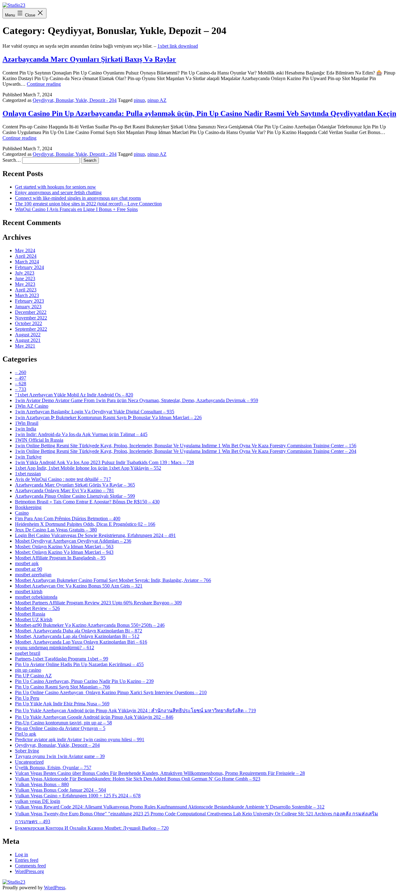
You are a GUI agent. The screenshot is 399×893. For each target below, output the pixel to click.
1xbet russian (28, 473)
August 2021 (28, 340)
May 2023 (25, 284)
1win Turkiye (28, 456)
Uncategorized (29, 762)
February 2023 (29, 301)
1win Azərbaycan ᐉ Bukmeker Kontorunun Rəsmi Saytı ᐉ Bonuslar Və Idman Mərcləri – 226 (108, 417)
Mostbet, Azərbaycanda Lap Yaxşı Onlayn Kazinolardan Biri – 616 (81, 642)
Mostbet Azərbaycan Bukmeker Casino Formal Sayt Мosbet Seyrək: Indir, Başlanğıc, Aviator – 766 (113, 580)
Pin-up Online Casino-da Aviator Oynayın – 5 (60, 728)
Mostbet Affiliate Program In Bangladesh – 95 (60, 557)
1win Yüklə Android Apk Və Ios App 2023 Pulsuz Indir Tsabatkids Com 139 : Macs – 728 (104, 462)
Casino (22, 513)
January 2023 (28, 306)
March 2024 (27, 261)
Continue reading (44, 84)
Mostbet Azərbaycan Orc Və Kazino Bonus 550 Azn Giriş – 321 (78, 585)
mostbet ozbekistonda (36, 597)
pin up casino (28, 670)
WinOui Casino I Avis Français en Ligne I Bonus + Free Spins (76, 209)
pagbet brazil (27, 653)
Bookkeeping (28, 507)
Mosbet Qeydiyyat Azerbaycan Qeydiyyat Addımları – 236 (73, 541)
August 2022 (28, 334)
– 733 (20, 389)
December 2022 (30, 312)
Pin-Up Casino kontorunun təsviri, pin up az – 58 (63, 722)
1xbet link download (177, 46)
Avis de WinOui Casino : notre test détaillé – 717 (63, 479)
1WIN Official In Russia (39, 440)
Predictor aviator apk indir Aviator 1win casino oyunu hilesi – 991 (79, 739)
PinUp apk (25, 734)
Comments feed (30, 865)
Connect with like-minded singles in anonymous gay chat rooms (78, 198)
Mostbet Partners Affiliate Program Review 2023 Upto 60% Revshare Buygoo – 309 (98, 602)
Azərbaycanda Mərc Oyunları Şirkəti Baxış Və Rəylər (89, 59)
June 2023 (25, 278)
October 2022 (28, 323)
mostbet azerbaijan (33, 574)
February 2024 (29, 267)
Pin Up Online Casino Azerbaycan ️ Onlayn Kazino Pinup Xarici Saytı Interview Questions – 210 (111, 692)
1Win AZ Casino (31, 406)
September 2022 (31, 329)
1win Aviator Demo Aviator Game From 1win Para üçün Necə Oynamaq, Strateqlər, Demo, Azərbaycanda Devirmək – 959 (136, 400)
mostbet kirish (28, 591)
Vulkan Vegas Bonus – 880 (42, 784)
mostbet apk (27, 563)
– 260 (20, 372)
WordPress (54, 887)
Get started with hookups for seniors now (55, 187)
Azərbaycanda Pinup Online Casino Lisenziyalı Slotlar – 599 (75, 496)
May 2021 (25, 345)
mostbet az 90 (28, 569)
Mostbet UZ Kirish (33, 619)
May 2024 (25, 250)
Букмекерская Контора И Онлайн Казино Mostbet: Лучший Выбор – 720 (92, 828)
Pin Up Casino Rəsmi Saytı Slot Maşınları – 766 (62, 686)
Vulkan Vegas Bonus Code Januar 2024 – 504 (60, 790)
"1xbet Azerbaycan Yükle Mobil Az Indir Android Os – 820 (74, 394)
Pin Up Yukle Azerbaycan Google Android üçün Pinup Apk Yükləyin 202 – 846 (94, 717)
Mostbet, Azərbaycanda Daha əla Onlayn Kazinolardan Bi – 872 (78, 630)
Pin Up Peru (27, 698)
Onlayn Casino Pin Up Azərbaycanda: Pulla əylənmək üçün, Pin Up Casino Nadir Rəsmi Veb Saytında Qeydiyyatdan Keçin (199, 113)
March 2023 (27, 295)
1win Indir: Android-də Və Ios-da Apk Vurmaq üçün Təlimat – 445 (81, 434)
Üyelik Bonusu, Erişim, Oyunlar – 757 (53, 767)
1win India (25, 428)
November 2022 (31, 317)
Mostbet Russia (30, 614)
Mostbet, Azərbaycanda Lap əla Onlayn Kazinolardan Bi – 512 (77, 636)
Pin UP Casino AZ (33, 675)
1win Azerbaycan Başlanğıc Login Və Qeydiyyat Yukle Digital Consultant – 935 (94, 411)
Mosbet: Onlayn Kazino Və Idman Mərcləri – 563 (64, 546)
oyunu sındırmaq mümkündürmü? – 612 (54, 647)
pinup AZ (156, 100)
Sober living (27, 750)
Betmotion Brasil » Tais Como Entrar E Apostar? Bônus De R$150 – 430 (87, 501)
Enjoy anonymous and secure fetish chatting (58, 192)
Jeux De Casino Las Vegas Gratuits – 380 (56, 529)
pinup (139, 100)
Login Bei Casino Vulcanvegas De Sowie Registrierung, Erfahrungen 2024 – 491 (95, 535)
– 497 (20, 378)
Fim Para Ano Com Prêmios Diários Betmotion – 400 (67, 518)
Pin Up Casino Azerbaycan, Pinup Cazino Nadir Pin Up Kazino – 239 (84, 681)
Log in (21, 854)
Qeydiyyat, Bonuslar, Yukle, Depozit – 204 (57, 745)
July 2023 (24, 273)
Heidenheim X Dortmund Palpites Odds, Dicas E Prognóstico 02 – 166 (85, 524)
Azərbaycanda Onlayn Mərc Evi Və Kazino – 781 (64, 490)
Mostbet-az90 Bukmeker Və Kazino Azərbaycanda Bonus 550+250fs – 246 (90, 625)
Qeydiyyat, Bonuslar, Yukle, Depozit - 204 (75, 100)
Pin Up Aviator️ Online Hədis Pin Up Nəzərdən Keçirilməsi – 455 (79, 664)
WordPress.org (29, 871)
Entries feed (26, 860)
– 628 (20, 383)
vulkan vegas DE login (37, 801)
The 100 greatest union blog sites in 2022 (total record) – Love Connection (88, 203)
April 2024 (25, 256)
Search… (11, 160)
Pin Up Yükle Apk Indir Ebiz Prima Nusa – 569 (62, 703)
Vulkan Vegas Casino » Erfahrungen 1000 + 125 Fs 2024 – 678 (78, 795)
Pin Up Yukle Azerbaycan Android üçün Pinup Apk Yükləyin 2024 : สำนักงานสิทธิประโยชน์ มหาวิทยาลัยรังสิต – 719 (135, 710)
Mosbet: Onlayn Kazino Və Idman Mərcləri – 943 (64, 552)
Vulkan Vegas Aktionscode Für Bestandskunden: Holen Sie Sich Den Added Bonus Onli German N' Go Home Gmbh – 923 (137, 778)
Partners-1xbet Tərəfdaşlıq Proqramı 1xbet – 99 (61, 658)
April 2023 (25, 289)
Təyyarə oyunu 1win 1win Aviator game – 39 (60, 756)
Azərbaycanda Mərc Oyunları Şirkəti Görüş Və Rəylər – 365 (75, 484)
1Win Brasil (26, 423)
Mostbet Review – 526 (37, 608)
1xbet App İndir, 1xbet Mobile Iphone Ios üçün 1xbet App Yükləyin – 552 (88, 468)
